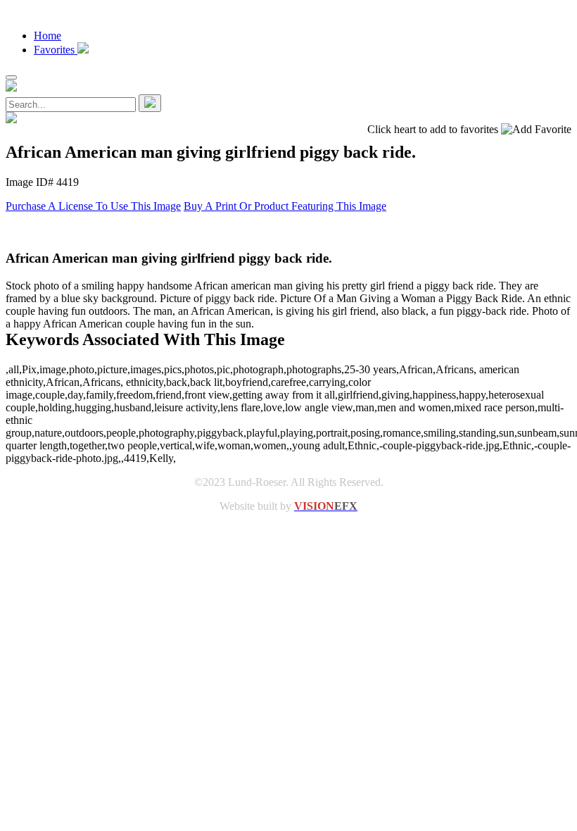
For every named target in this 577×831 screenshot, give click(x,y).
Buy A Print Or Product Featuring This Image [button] (285, 206)
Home (47, 36)
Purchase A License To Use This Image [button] (93, 206)
